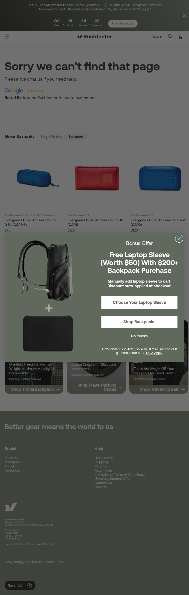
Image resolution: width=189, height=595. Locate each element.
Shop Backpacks (139, 321)
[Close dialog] (179, 238)
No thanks (139, 336)
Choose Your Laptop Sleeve (139, 302)
